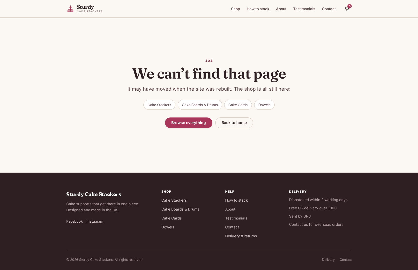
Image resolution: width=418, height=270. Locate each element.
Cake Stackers (159, 105)
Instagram (95, 221)
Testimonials (304, 9)
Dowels (264, 105)
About (281, 9)
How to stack (258, 9)
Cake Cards (238, 105)
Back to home (234, 122)
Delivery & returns (241, 236)
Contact (329, 9)
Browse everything (188, 122)
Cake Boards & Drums (200, 105)
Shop (235, 9)
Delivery (328, 260)
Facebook (74, 221)
